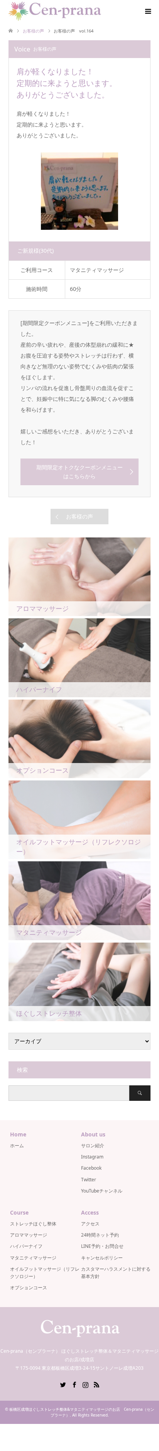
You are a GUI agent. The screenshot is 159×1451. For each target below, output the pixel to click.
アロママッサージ (28, 1235)
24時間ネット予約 (100, 1235)
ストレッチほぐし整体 (33, 1223)
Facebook (91, 1168)
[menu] (147, 11)
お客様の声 (79, 516)
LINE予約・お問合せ (102, 1246)
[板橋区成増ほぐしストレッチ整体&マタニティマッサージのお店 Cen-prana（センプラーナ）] (54, 11)
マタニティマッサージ (33, 1257)
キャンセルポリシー (102, 1257)
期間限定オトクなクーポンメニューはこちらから (79, 471)
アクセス (90, 1223)
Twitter (88, 1179)
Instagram (92, 1156)
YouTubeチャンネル (101, 1190)
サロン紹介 (92, 1145)
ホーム (17, 1145)
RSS (96, 1384)
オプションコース (28, 1287)
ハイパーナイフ (26, 1246)
